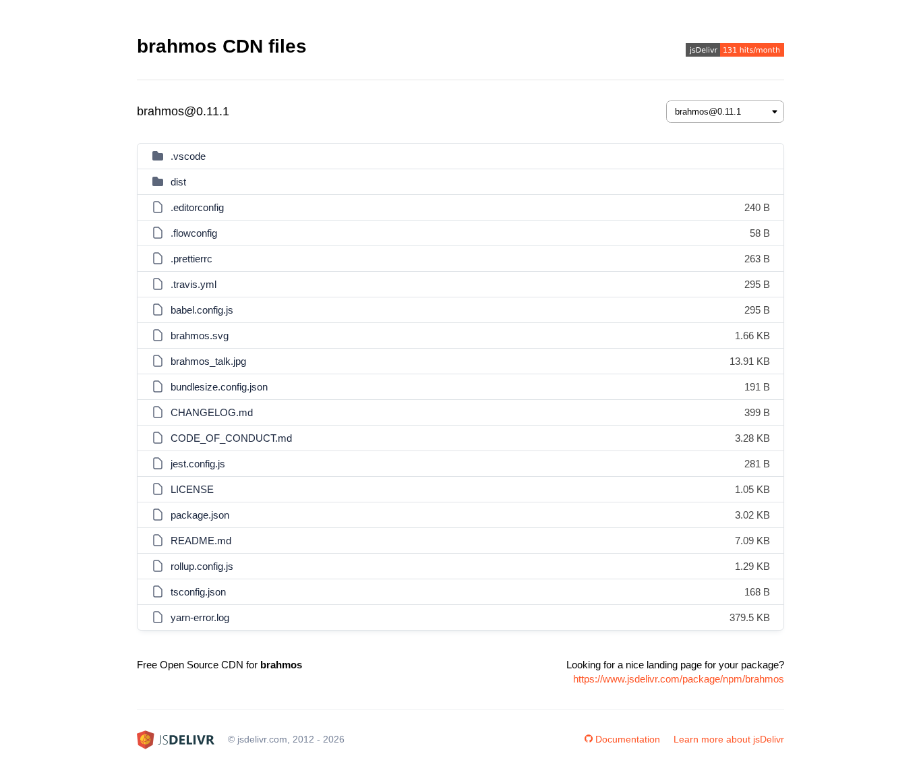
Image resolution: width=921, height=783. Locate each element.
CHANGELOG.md (212, 412)
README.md (201, 540)
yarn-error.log (200, 617)
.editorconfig (197, 207)
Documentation (627, 739)
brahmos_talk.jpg (208, 361)
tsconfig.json (198, 592)
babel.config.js (202, 310)
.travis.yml (193, 284)
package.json (200, 515)
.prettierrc (191, 258)
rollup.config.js (202, 566)
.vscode (188, 156)
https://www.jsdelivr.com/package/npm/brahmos (678, 679)
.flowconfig (194, 233)
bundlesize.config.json (219, 387)
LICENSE (192, 489)
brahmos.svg (200, 335)
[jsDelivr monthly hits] (735, 51)
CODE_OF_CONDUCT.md (231, 438)
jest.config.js (198, 463)
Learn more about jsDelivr (729, 739)
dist (178, 181)
